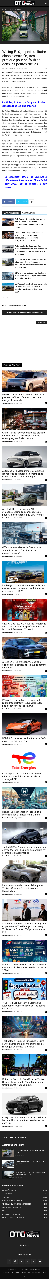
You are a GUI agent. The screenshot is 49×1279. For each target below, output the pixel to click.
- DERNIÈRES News (15, 9)
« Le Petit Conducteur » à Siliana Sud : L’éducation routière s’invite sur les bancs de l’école (23, 1005)
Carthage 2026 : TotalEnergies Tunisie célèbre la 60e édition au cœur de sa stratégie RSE (22, 776)
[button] (4, 3)
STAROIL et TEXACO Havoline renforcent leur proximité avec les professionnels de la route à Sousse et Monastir (24, 626)
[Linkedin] (21, 1261)
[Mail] (27, 1261)
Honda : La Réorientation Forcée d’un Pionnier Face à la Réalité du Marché (21, 813)
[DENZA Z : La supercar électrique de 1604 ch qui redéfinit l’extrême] (24, 724)
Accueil (4, 9)
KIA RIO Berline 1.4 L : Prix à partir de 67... (30, 1161)
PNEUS (44, 1272)
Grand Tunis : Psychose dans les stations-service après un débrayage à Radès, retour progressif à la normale (24, 435)
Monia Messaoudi (7, 594)
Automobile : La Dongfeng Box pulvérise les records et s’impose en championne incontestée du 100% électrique (23, 474)
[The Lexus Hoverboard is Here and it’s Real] (8, 1153)
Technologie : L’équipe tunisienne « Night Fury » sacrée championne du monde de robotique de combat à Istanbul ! (23, 1044)
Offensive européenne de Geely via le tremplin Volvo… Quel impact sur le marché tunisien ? (30, 275)
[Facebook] (9, 1261)
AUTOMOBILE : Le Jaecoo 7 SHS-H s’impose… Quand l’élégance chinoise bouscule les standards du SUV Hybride (23, 512)
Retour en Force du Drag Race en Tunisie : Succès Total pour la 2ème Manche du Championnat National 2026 (24, 1082)
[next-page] (7, 297)
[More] (31, 201)
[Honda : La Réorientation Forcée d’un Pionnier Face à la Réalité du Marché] (24, 798)
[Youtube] (40, 1261)
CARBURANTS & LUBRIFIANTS (30, 1272)
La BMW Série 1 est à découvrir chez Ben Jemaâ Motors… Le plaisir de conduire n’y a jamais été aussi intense (24, 850)
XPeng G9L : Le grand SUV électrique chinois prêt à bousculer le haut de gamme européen (24, 665)
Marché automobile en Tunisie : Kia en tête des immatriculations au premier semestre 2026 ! (24, 967)
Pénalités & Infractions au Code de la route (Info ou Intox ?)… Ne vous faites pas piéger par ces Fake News (22, 703)
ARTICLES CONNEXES (11, 213)
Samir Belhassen (10, 68)
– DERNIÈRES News (13, 1270)
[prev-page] (3, 297)
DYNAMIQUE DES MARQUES (31, 1270)
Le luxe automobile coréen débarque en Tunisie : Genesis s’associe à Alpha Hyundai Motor (22, 888)
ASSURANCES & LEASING (11, 1272)
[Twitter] (33, 1261)
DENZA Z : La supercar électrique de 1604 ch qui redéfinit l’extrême (24, 740)
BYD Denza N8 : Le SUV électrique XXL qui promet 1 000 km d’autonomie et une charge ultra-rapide (24, 397)
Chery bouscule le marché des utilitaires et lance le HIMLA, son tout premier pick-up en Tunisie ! (24, 1120)
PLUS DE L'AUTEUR (28, 213)
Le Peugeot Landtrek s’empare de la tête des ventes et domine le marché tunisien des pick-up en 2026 (23, 588)
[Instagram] (15, 1261)
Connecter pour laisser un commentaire (24, 312)
